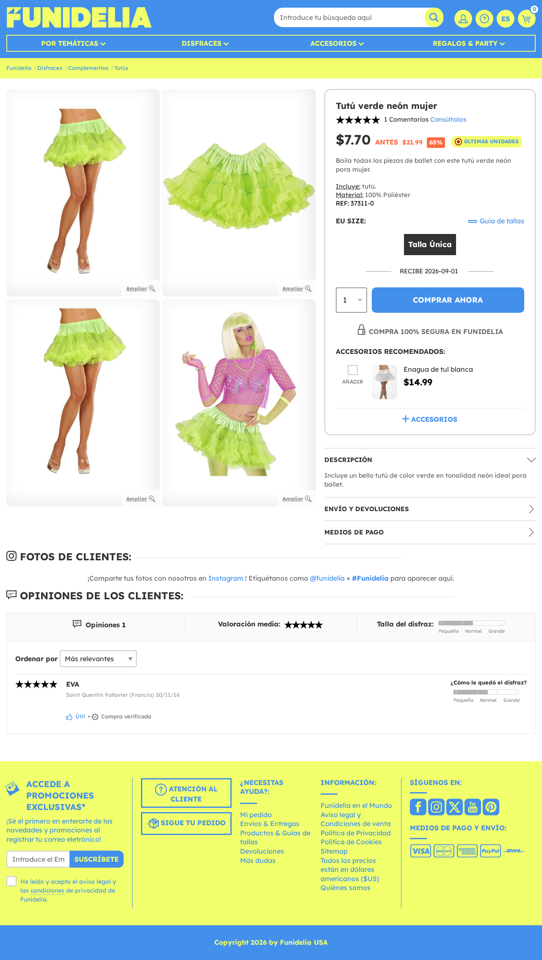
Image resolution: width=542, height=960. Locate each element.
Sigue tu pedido (192, 822)
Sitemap (334, 851)
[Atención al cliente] (484, 19)
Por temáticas (69, 43)
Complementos (88, 67)
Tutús (121, 67)
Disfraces (201, 43)
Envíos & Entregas (269, 823)
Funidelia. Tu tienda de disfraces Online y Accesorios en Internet (79, 17)
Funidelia (18, 67)
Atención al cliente (192, 794)
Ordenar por (36, 658)
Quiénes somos (346, 887)
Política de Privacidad (356, 833)
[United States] (418, 808)
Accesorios (333, 43)
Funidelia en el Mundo (356, 805)
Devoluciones (262, 851)
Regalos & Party (465, 43)
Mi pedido (256, 814)
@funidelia (327, 578)
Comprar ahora (448, 300)
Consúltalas (448, 119)
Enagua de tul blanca (438, 369)
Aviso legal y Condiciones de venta (356, 819)
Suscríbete (97, 859)
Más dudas (258, 860)
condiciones (47, 890)
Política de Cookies (351, 842)
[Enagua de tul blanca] (384, 382)
